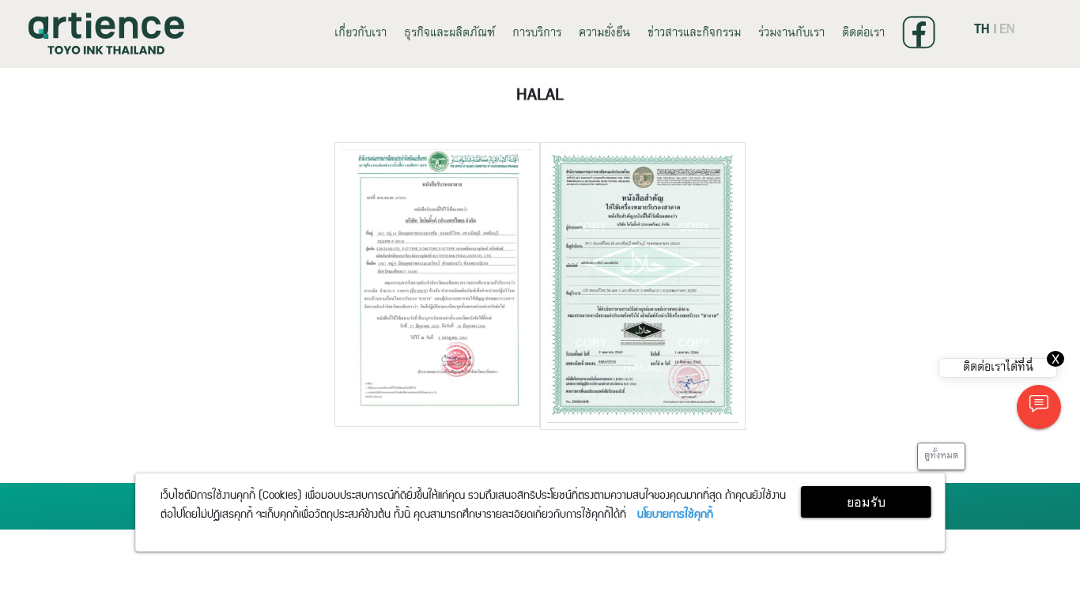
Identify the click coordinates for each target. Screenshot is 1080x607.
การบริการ (536, 33)
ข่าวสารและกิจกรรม (694, 33)
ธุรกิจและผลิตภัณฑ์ (449, 33)
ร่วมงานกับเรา (791, 33)
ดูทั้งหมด (941, 456)
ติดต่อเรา (863, 33)
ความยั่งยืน (604, 33)
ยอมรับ (866, 502)
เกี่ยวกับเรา (360, 33)
